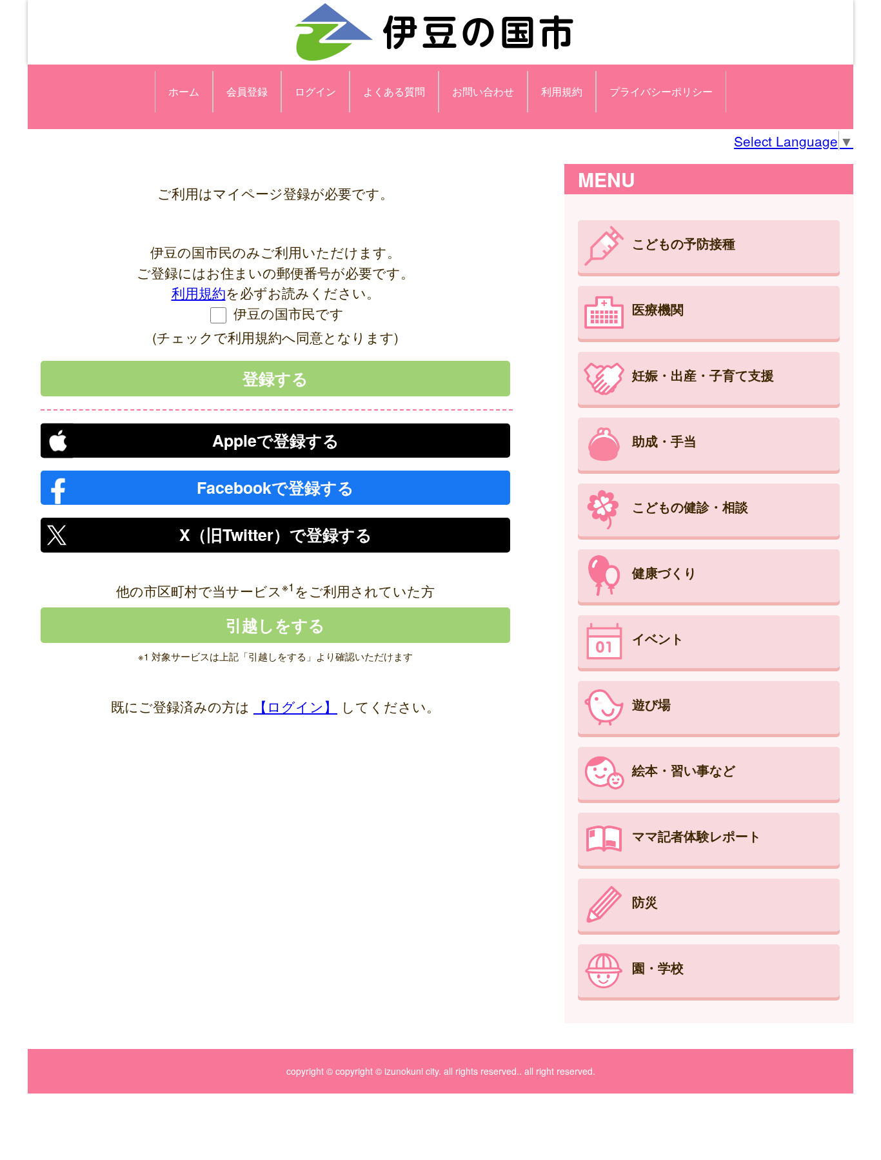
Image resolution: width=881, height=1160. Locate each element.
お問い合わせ (483, 91)
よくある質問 (394, 91)
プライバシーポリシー (661, 91)
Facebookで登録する (275, 487)
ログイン (315, 91)
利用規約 (561, 91)
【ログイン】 (295, 706)
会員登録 (247, 91)
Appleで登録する (275, 440)
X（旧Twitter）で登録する (275, 534)
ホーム (183, 91)
